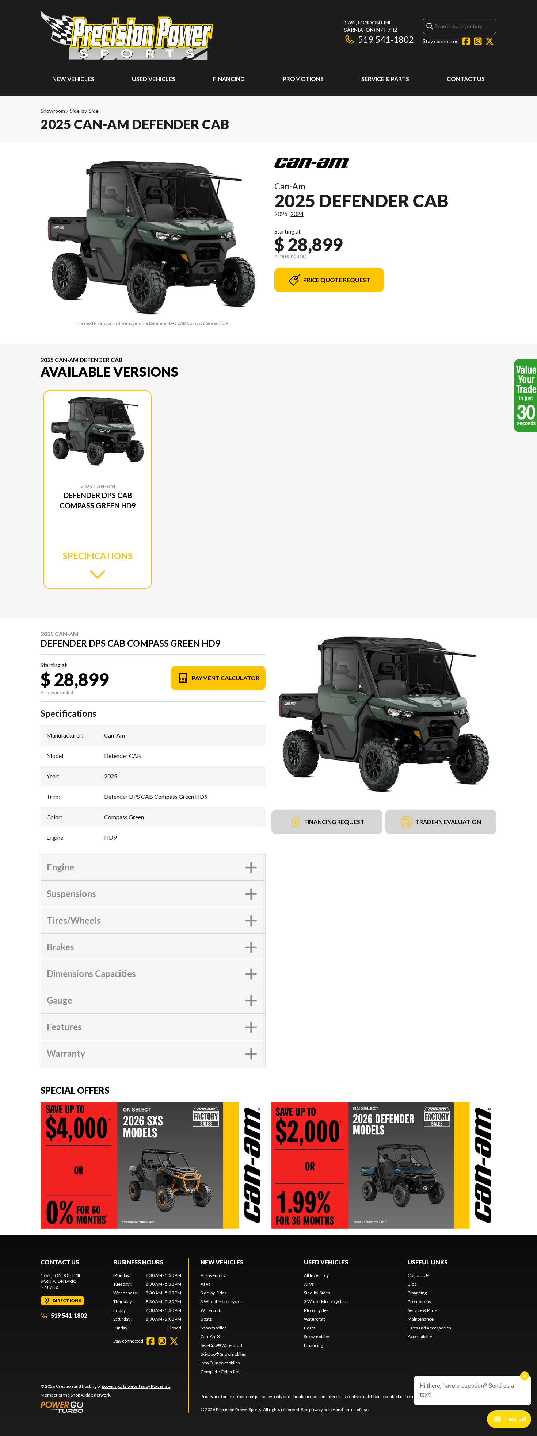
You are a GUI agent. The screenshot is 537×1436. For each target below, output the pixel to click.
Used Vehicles (153, 78)
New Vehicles (73, 78)
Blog (412, 1284)
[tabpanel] (147, 1302)
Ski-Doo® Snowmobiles (223, 1354)
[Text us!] (509, 1420)
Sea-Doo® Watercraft (222, 1345)
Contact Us (466, 78)
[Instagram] (477, 41)
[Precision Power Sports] (127, 35)
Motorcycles (316, 1310)
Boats (206, 1319)
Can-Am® (210, 1336)
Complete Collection (221, 1371)
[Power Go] (106, 1407)
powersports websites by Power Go (136, 1386)
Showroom (53, 111)
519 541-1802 (386, 39)
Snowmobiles (214, 1328)
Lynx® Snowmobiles (220, 1363)
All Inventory (213, 1275)
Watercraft (211, 1310)
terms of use (356, 1409)
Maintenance (421, 1319)
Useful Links (428, 1262)
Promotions (303, 78)
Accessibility (420, 1336)
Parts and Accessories (429, 1328)
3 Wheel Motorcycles (222, 1301)
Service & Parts (385, 78)
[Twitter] (489, 41)
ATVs (205, 1284)
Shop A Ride (82, 1395)
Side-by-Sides (214, 1293)
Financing (229, 78)
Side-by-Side (84, 111)
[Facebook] (466, 41)
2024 (297, 213)
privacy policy (322, 1409)
